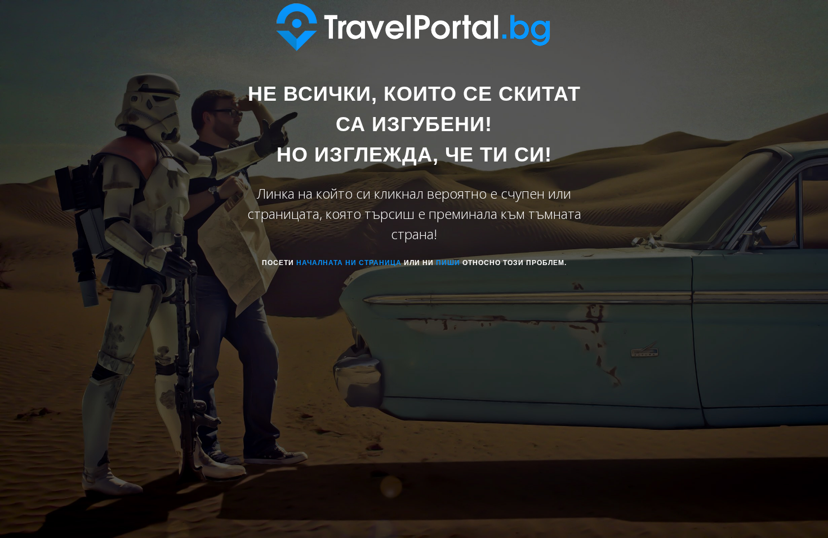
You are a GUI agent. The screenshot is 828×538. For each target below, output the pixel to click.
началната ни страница (349, 263)
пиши (448, 263)
